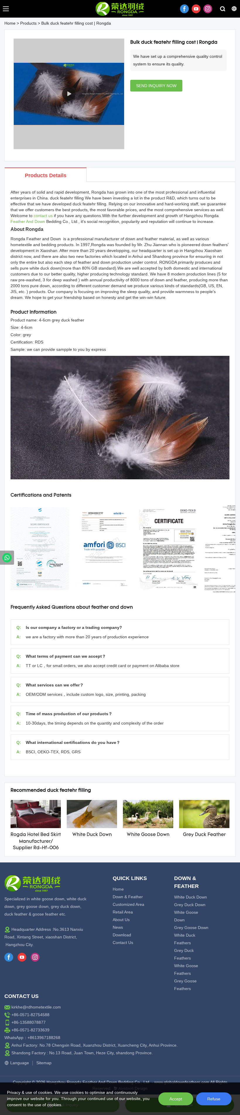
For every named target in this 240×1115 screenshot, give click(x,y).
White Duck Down (92, 835)
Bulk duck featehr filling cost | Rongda (76, 23)
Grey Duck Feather (204, 835)
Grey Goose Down (191, 927)
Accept (175, 1099)
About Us (121, 919)
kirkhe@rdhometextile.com (36, 1007)
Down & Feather (128, 896)
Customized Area (128, 904)
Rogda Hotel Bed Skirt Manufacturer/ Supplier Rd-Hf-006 (36, 841)
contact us (43, 215)
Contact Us (123, 942)
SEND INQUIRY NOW (156, 85)
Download (122, 935)
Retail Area (123, 912)
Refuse (213, 1099)
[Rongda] (7, 558)
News (118, 927)
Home (10, 23)
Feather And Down (28, 221)
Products (28, 23)
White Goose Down (148, 835)
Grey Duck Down (189, 904)
